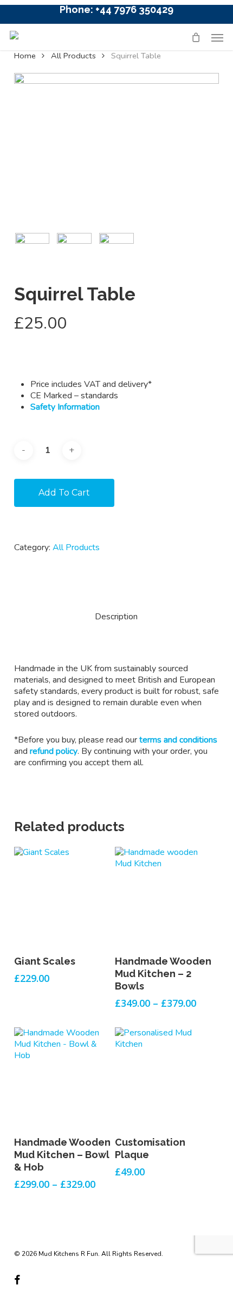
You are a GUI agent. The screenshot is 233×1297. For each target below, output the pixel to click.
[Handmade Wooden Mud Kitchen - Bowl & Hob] (63, 1076)
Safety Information (65, 407)
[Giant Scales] (63, 896)
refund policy (53, 751)
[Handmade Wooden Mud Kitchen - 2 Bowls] (164, 896)
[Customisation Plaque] (164, 1076)
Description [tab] (116, 617)
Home (25, 55)
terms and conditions (178, 740)
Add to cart (64, 492)
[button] (217, 37)
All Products (73, 55)
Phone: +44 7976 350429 (116, 9)
